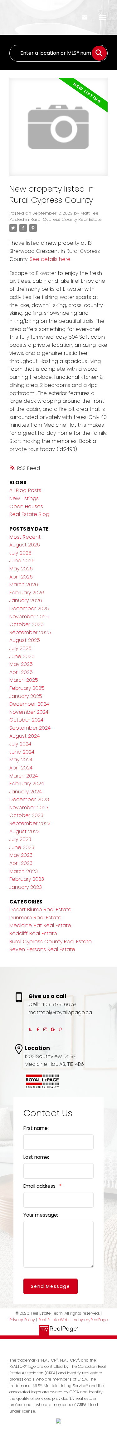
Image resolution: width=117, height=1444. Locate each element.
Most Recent (25, 537)
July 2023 (20, 839)
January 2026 (25, 600)
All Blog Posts (25, 490)
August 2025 (24, 640)
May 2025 (21, 664)
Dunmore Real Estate (35, 917)
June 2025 (22, 656)
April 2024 (20, 767)
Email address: (40, 1186)
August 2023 (24, 831)
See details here (50, 259)
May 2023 (20, 855)
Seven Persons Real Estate (42, 949)
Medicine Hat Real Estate (40, 925)
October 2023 (26, 815)
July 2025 (20, 648)
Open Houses (26, 506)
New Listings (24, 498)
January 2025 (25, 696)
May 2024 (20, 759)
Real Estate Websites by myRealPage (73, 1319)
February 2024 (26, 783)
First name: (36, 1128)
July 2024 (20, 743)
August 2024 (24, 736)
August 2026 (24, 544)
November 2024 (28, 712)
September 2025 (30, 632)
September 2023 (30, 823)
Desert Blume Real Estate (40, 909)
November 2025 (29, 616)
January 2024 (25, 791)
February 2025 (26, 688)
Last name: (36, 1157)
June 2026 (22, 560)
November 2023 (28, 807)
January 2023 (25, 887)
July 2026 (20, 552)
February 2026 (26, 592)
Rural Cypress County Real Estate (66, 219)
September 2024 (30, 727)
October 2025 (26, 624)
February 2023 (26, 879)
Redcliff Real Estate (33, 933)
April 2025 (21, 672)
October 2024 (26, 719)
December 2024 (29, 704)
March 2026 (23, 584)
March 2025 (23, 680)
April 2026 (21, 576)
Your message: (40, 1215)
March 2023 (23, 871)
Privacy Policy (22, 1319)
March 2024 (23, 775)
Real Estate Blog (29, 514)
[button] (30, 1029)
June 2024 (21, 751)
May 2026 (21, 568)
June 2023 (21, 847)
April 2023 (20, 863)
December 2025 (29, 608)
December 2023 (29, 799)
